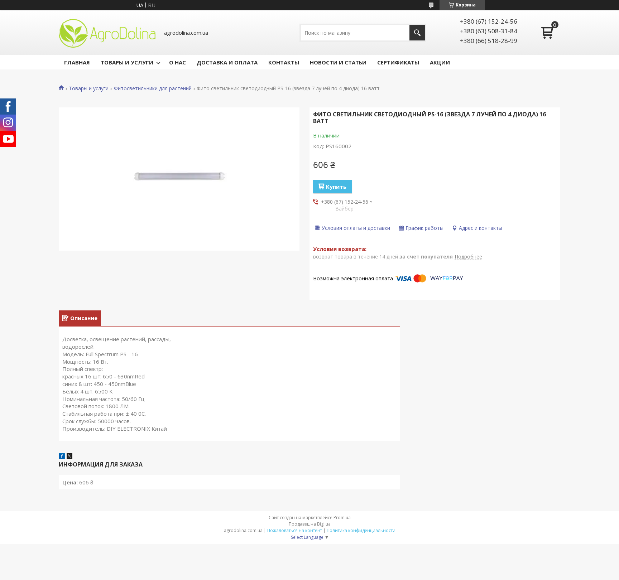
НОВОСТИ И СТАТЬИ (338, 62)
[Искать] (417, 32)
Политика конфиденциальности (361, 530)
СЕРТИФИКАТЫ (398, 62)
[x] (69, 456)
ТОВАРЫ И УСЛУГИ (127, 62)
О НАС (177, 62)
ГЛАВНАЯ (77, 62)
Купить (336, 186)
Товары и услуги (89, 88)
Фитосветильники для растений (153, 88)
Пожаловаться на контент (294, 530)
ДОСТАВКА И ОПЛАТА (227, 62)
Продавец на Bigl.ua (310, 524)
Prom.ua (342, 517)
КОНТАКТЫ (283, 62)
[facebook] (62, 456)
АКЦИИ (440, 62)
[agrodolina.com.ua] (107, 32)
